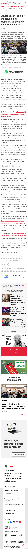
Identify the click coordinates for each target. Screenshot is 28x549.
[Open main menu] (10, 2)
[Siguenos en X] (14, 522)
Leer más (23, 414)
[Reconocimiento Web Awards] (21, 535)
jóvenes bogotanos (15, 257)
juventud (5, 264)
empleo (4, 257)
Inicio (2, 6)
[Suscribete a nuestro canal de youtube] (20, 522)
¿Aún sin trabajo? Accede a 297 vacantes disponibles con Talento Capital (13, 114)
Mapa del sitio (6, 542)
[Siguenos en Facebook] (8, 522)
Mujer (4, 400)
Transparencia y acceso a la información (11, 499)
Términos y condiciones (21, 541)
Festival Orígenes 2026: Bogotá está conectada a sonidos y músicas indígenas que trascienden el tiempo (18, 311)
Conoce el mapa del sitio (11, 490)
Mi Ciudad (8, 6)
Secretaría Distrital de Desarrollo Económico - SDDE (13, 269)
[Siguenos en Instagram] (17, 522)
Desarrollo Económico (18, 6)
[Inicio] (5, 2)
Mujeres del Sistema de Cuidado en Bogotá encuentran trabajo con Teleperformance (13, 406)
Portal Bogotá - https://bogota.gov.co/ (12, 223)
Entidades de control (10, 493)
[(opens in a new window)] (22, 286)
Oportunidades (13, 261)
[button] (15, 286)
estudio (4, 261)
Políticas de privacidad (13, 541)
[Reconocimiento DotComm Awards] (13, 535)
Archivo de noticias (9, 496)
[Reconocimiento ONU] (5, 535)
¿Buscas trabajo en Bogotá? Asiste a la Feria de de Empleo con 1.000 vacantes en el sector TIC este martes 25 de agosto (18, 323)
